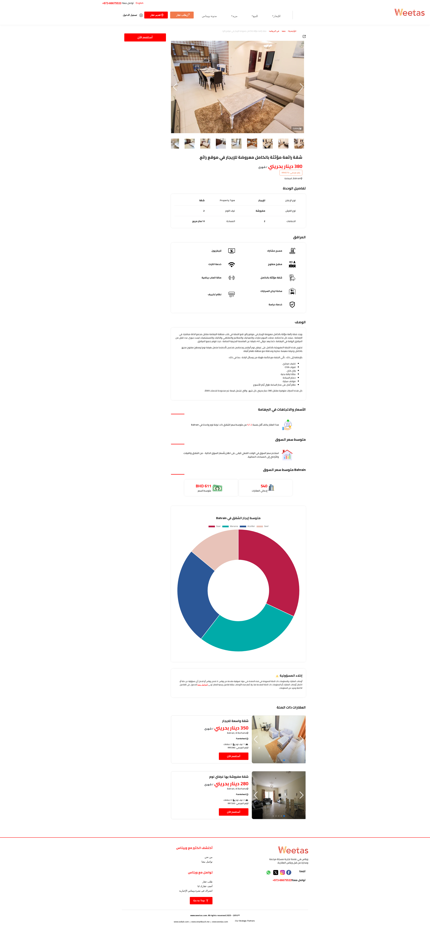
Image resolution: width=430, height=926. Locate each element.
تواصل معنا (207, 861)
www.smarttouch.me (200, 922)
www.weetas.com (220, 922)
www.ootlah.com (181, 922)
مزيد (235, 16)
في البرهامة (274, 31)
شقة (284, 31)
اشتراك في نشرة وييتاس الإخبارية (195, 890)
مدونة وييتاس (209, 16)
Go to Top (199, 900)
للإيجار (277, 16)
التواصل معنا (202, 685)
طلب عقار (181, 15)
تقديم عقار (155, 15)
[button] (175, 87)
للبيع (255, 16)
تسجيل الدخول (130, 15)
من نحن (208, 857)
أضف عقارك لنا (205, 886)
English (139, 3)
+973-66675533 (111, 3)
